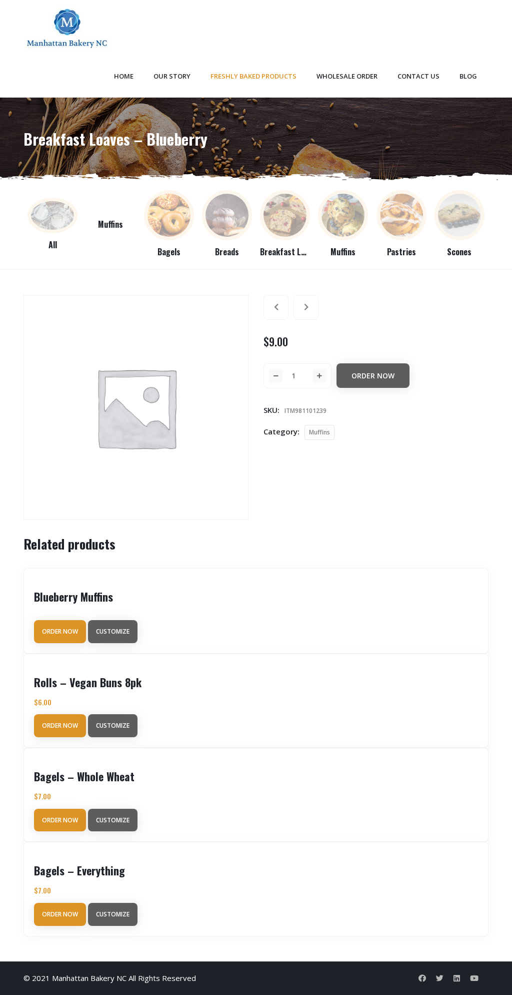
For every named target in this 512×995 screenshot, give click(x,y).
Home (124, 76)
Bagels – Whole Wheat (84, 776)
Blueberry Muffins (73, 597)
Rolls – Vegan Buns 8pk (88, 682)
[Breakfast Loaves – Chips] (306, 307)
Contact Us (419, 76)
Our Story (172, 76)
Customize (113, 631)
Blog (468, 76)
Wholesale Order (347, 76)
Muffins (319, 432)
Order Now (373, 375)
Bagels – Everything (79, 870)
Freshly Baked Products (253, 76)
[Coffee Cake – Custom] (276, 307)
